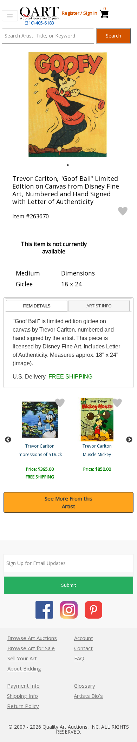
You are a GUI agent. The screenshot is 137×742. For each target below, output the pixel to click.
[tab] (36, 306)
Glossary (84, 685)
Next (129, 439)
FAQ (79, 658)
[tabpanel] (67, 104)
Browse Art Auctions (32, 637)
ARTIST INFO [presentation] (99, 305)
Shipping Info (22, 695)
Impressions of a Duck (40, 454)
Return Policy (23, 705)
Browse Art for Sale (31, 648)
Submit (68, 585)
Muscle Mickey (97, 454)
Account (83, 637)
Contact (83, 648)
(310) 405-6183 (39, 23)
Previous (8, 439)
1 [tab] (67, 165)
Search (113, 35)
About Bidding (24, 668)
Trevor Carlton (39, 446)
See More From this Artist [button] (68, 502)
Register (70, 13)
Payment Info (23, 685)
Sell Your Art (22, 658)
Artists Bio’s (88, 695)
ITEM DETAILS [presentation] (37, 305)
